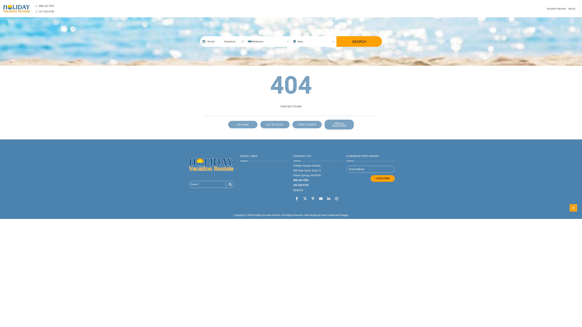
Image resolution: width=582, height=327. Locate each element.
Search (359, 41)
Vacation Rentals (556, 8)
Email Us (298, 190)
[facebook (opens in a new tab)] (297, 198)
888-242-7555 (300, 180)
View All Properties (339, 124)
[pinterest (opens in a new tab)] (313, 198)
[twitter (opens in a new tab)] (305, 198)
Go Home (243, 124)
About (571, 8)
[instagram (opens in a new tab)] (336, 198)
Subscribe (383, 178)
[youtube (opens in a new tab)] (320, 198)
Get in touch (275, 124)
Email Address (356, 169)
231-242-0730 (300, 185)
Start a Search (307, 124)
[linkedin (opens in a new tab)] (328, 198)
